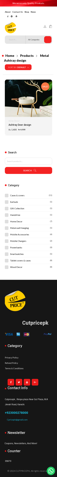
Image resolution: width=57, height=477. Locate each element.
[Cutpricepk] (14, 27)
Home (9, 56)
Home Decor (14, 121)
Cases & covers (17, 195)
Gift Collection (17, 208)
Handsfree (15, 215)
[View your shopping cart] (50, 26)
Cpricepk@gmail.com (16, 419)
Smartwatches (17, 254)
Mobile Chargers (18, 241)
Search (27, 170)
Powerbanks (16, 247)
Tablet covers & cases (20, 260)
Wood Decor (16, 267)
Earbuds (14, 202)
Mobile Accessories (19, 234)
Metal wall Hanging (19, 228)
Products (27, 56)
